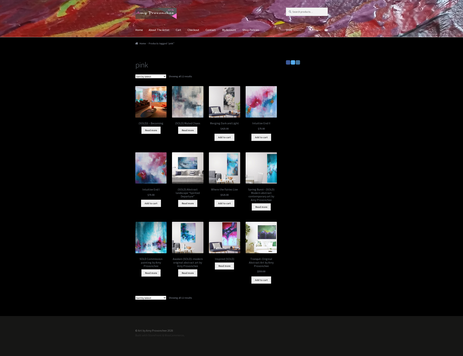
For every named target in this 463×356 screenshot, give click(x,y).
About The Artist (159, 30)
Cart (178, 30)
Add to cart (224, 137)
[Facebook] (288, 62)
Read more (151, 130)
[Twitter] (293, 62)
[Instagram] (298, 62)
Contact (211, 30)
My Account (229, 30)
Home (139, 30)
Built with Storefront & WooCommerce (159, 335)
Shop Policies (251, 30)
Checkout (193, 30)
